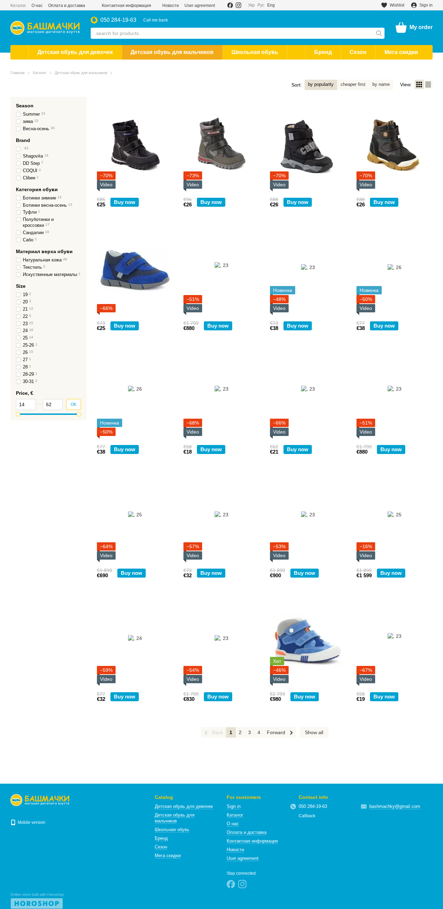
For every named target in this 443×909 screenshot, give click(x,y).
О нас (37, 5)
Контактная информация (126, 5)
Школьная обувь (255, 52)
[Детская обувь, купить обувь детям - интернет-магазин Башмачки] (39, 799)
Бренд (323, 52)
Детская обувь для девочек (75, 52)
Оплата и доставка (66, 5)
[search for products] (379, 33)
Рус (260, 5)
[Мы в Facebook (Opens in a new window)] (230, 5)
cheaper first (353, 84)
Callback (307, 815)
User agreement (199, 5)
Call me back (155, 20)
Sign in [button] (234, 806)
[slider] (18, 414)
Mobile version (31, 822)
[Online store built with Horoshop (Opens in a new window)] (37, 900)
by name (381, 84)
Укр (251, 5)
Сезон (358, 52)
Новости (170, 5)
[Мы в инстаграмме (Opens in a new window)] (238, 5)
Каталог (18, 5)
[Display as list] (428, 84)
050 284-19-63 (118, 20)
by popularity (321, 84)
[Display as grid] (419, 84)
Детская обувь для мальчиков (172, 52)
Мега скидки (401, 52)
